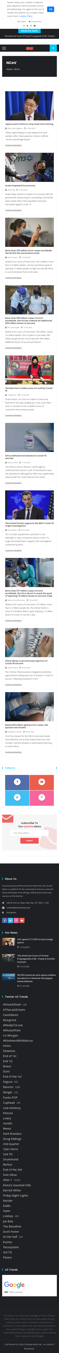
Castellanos (10, 1015)
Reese (7, 1128)
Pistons (8, 1113)
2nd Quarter (11, 1144)
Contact (23, 21)
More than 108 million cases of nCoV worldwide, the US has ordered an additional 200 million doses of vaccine (28, 321)
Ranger (7, 1092)
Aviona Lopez (12, 257)
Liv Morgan (10, 1035)
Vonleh (7, 1123)
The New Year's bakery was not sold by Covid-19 (29, 389)
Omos (7, 1045)
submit (29, 840)
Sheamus (9, 1051)
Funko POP (10, 1097)
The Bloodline (12, 1226)
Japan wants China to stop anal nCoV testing (29, 124)
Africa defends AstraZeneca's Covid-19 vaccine (25, 457)
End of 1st (9, 1056)
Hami (6, 1211)
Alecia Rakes (12, 530)
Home (9, 69)
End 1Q (7, 1061)
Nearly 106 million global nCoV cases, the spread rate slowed (26, 726)
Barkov (7, 1164)
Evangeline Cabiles (14, 732)
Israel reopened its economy (20, 185)
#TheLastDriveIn (14, 1010)
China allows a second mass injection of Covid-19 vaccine (26, 662)
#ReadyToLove (13, 1025)
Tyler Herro (10, 1149)
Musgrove (9, 1020)
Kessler (8, 1200)
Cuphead (9, 1102)
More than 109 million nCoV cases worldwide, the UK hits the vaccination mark (28, 251)
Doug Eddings (12, 1139)
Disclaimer (11, 912)
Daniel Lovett (12, 462)
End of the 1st (12, 1076)
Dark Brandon (12, 1133)
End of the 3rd (12, 1169)
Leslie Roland (12, 668)
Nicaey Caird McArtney (16, 600)
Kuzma (7, 1242)
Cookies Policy (25, 16)
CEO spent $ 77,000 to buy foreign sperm (35, 941)
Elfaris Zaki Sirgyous (14, 128)
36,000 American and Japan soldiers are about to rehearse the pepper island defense (36, 978)
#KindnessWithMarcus (18, 1040)
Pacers (7, 1257)
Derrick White (12, 1190)
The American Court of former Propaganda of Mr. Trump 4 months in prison (36, 958)
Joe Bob (8, 1221)
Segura (7, 1081)
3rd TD (7, 1252)
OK (50, 9)
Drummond (10, 1159)
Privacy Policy (36, 21)
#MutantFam (11, 1030)
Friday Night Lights (15, 1195)
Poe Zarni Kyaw (13, 327)
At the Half (10, 1237)
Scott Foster (11, 1231)
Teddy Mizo (11, 395)
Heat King (11, 190)
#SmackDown (12, 1004)
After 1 (7, 1180)
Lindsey (8, 1216)
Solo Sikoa (10, 1175)
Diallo (6, 1206)
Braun (7, 1066)
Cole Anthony (12, 1108)
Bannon (8, 1087)
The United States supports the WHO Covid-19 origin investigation (29, 524)
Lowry (7, 1118)
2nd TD (7, 1154)
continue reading (13, 145)
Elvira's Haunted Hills (17, 1185)
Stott (6, 1071)
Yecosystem (11, 1247)
